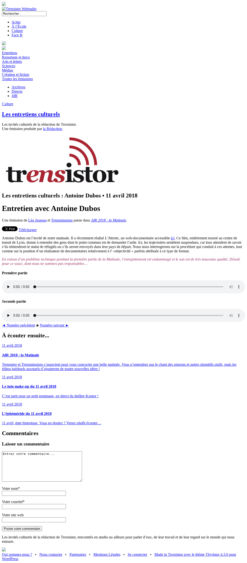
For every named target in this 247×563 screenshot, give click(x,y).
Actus (16, 22)
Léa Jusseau (37, 220)
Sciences (8, 66)
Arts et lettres (12, 61)
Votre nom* (11, 488)
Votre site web (13, 515)
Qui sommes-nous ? (17, 554)
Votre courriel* (13, 502)
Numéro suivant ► (54, 325)
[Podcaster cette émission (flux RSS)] (4, 550)
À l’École (19, 26)
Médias (7, 70)
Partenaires (77, 554)
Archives (18, 87)
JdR (15, 96)
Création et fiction (15, 74)
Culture (17, 31)
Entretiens (9, 53)
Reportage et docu (16, 57)
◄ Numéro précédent (18, 325)
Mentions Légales (106, 554)
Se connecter (137, 554)
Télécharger (28, 230)
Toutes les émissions (17, 79)
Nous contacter (50, 554)
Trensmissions (62, 220)
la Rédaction (52, 129)
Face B (17, 35)
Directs (17, 91)
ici (172, 238)
